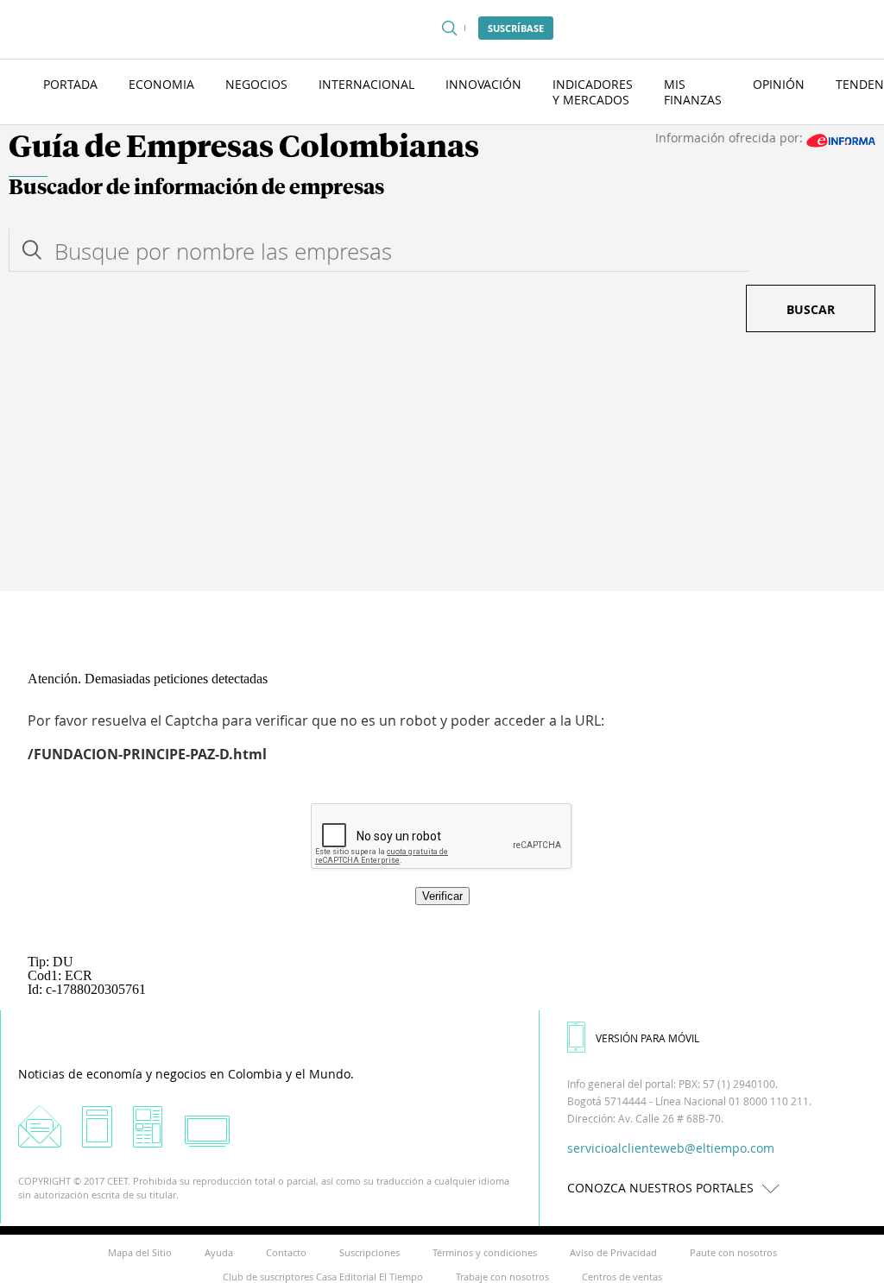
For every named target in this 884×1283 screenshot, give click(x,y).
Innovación (483, 84)
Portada (70, 84)
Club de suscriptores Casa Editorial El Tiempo (323, 1276)
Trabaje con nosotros (502, 1276)
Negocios (256, 84)
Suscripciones (369, 1252)
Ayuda (219, 1252)
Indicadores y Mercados (592, 92)
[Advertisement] (442, 461)
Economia (161, 84)
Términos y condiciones (485, 1252)
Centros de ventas (622, 1276)
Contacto (286, 1252)
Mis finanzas (693, 92)
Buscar (810, 309)
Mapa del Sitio (140, 1252)
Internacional (366, 84)
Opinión (779, 84)
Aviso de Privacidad (613, 1252)
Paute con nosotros (733, 1252)
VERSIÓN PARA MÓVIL (647, 1038)
